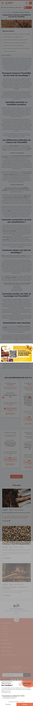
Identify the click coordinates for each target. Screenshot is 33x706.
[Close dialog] (31, 344)
